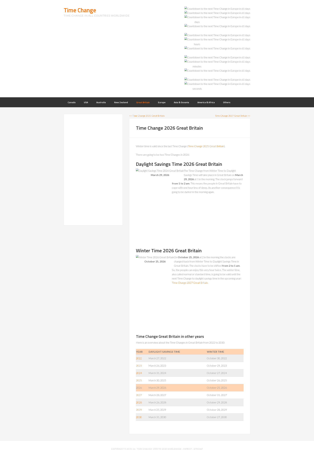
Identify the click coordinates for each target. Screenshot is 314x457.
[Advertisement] (160, 221)
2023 (139, 365)
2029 (139, 409)
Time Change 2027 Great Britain (190, 282)
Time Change (80, 10)
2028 (139, 402)
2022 (139, 358)
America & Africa (206, 102)
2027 (139, 395)
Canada (72, 102)
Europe (162, 102)
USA (86, 102)
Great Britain (143, 102)
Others (226, 102)
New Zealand (121, 102)
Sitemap (198, 449)
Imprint (187, 449)
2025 (139, 380)
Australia (101, 102)
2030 (139, 417)
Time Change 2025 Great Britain (206, 146)
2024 (139, 372)
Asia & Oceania (181, 102)
